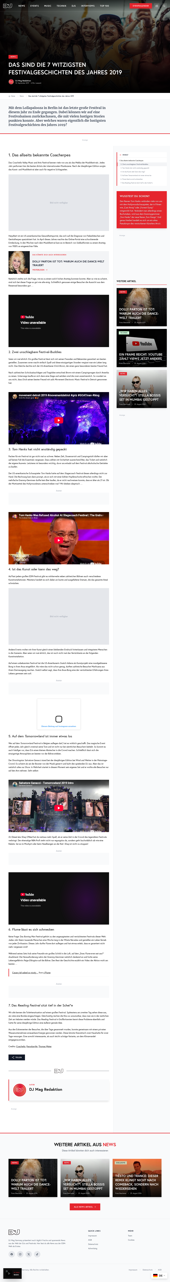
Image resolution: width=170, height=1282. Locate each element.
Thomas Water (45, 1046)
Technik (61, 5)
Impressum (92, 1235)
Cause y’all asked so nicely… (25, 972)
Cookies (131, 1240)
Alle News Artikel (83, 1207)
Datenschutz (93, 1244)
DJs (74, 5)
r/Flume (46, 972)
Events (34, 5)
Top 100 (104, 5)
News (21, 5)
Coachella (20, 1046)
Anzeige (85, 140)
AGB (90, 1240)
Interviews (88, 5)
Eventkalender (141, 6)
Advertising (92, 1248)
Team (130, 1235)
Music (47, 5)
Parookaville (31, 1046)
